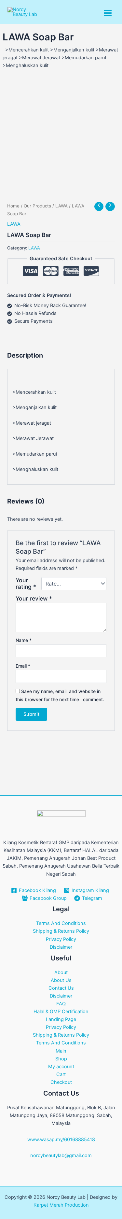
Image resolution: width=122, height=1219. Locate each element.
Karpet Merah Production (61, 1205)
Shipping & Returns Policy (61, 931)
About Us (61, 980)
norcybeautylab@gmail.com (61, 1155)
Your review (34, 598)
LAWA (61, 205)
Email (23, 666)
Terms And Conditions (61, 923)
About (61, 972)
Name (24, 640)
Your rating (26, 583)
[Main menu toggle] (107, 13)
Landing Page (61, 1019)
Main (61, 1051)
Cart (61, 1074)
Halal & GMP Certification (61, 1011)
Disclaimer (61, 947)
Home (13, 205)
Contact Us (61, 988)
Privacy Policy (61, 939)
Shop (61, 1059)
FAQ (61, 1004)
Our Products (37, 205)
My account (61, 1067)
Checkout (61, 1082)
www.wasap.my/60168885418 (61, 1139)
